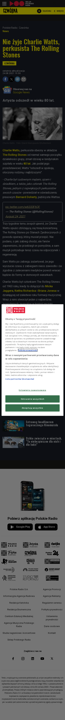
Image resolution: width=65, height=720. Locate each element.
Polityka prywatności (28, 350)
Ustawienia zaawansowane (32, 390)
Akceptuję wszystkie (32, 407)
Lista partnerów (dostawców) (19, 378)
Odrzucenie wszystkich (32, 398)
